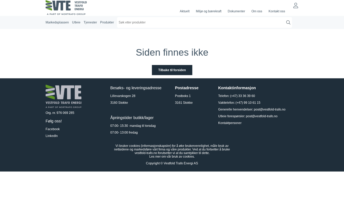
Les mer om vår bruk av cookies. (172, 156)
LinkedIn (52, 136)
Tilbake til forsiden (172, 70)
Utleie (76, 22)
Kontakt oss (277, 11)
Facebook (53, 129)
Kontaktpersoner (229, 123)
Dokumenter (236, 11)
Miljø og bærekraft (208, 11)
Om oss (256, 11)
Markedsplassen (57, 22)
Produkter (107, 22)
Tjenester (90, 22)
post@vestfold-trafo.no (269, 109)
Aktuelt (185, 11)
